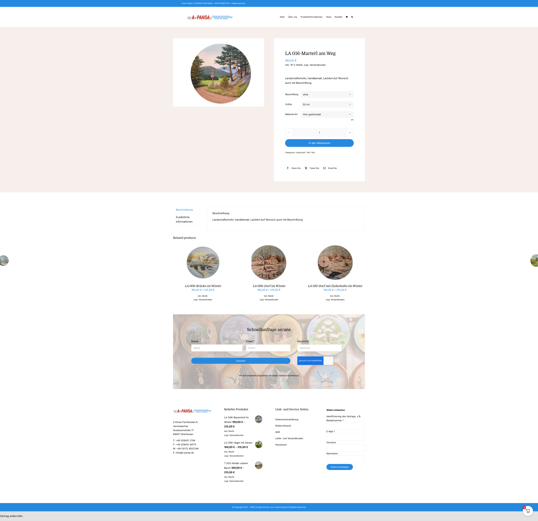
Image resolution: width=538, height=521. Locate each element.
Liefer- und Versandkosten (289, 438)
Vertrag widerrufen (11, 516)
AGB (277, 432)
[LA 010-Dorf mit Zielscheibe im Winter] (335, 247)
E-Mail (330, 431)
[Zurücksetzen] (352, 120)
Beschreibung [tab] (184, 209)
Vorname (331, 442)
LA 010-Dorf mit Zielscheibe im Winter (335, 286)
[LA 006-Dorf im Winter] (269, 247)
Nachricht (303, 341)
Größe (288, 104)
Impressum (281, 444)
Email (250, 341)
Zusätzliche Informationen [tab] (184, 219)
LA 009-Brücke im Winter (203, 286)
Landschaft (300, 152)
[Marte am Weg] (218, 72)
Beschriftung (291, 94)
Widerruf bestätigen (340, 467)
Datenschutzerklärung (289, 375)
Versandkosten (318, 64)
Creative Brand (280, 507)
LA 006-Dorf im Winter (269, 286)
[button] (352, 17)
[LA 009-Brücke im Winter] (202, 247)
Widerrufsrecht (283, 425)
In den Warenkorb (319, 143)
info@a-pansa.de (238, 3)
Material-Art (291, 114)
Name (194, 341)
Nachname (332, 453)
